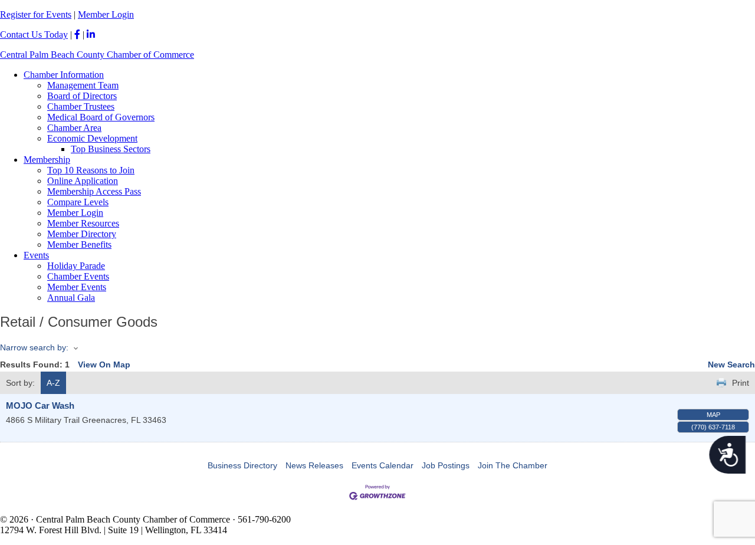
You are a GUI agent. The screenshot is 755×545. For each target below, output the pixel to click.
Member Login (106, 14)
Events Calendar (382, 465)
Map (713, 414)
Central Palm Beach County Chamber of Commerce (97, 55)
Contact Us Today (34, 34)
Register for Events (35, 14)
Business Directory (242, 465)
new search (731, 364)
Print (740, 383)
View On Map (104, 364)
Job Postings (446, 465)
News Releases (314, 465)
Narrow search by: (34, 347)
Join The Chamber (512, 465)
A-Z (53, 383)
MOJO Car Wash (40, 405)
